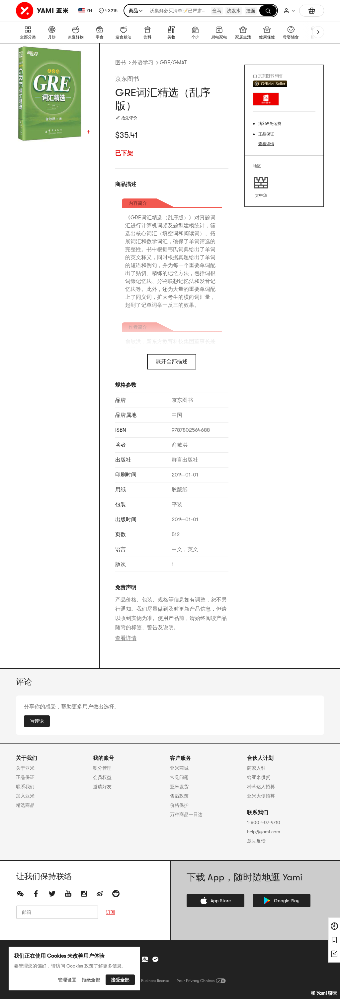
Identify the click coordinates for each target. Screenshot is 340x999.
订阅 (110, 912)
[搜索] (268, 10)
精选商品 (25, 805)
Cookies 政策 (80, 966)
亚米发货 (179, 786)
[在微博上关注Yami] (100, 894)
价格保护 (179, 805)
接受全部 (120, 979)
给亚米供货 (258, 777)
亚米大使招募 (261, 796)
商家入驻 (256, 768)
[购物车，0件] (311, 11)
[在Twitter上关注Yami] (52, 894)
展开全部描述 (172, 361)
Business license (155, 980)
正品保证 (25, 777)
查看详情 (125, 638)
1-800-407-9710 (263, 822)
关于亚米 (25, 768)
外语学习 (142, 63)
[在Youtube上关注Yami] (68, 894)
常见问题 (179, 777)
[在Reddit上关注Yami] (116, 894)
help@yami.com (263, 831)
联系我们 (25, 786)
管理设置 (67, 979)
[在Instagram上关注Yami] (84, 894)
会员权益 (102, 777)
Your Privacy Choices (195, 980)
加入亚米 (25, 796)
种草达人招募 (261, 786)
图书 (120, 63)
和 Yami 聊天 (324, 993)
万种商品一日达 (186, 814)
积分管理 (102, 768)
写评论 (37, 721)
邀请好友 (102, 786)
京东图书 (127, 79)
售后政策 (179, 796)
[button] (108, 10)
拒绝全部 (91, 979)
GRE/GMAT (173, 63)
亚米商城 (179, 768)
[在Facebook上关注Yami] (36, 894)
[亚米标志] (43, 10)
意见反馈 (256, 841)
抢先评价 (129, 118)
